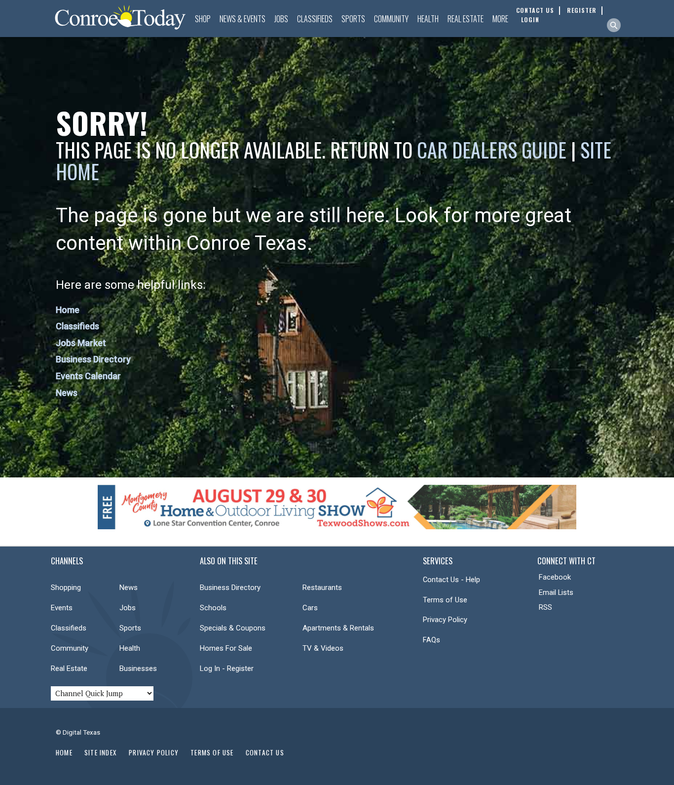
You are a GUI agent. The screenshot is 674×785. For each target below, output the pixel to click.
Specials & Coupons (232, 628)
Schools (213, 607)
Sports (353, 19)
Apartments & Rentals (338, 628)
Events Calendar (88, 376)
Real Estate (466, 19)
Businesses (138, 668)
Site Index (100, 752)
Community (391, 19)
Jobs (281, 19)
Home (67, 310)
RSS (545, 607)
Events (62, 607)
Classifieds (315, 19)
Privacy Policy (445, 619)
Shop (203, 19)
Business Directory (93, 359)
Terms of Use (445, 599)
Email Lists (556, 592)
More (500, 19)
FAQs (431, 639)
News (66, 393)
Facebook (555, 577)
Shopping (66, 587)
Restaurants (322, 587)
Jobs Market (81, 343)
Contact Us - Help (451, 579)
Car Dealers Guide (491, 149)
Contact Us (265, 752)
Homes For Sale (226, 648)
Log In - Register (227, 668)
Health (428, 19)
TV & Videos (322, 648)
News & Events (242, 19)
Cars (310, 607)
